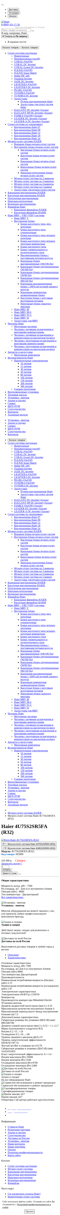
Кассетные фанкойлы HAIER (30, 212)
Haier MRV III (21, 309)
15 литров (25, 366)
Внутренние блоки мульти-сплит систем (36, 147)
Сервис (12, 425)
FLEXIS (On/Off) (23, 70)
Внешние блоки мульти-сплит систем (34, 144)
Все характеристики (12, 897)
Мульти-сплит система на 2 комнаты (34, 178)
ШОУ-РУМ (14, 428)
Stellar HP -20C (22, 76)
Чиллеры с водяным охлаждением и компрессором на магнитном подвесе (34, 336)
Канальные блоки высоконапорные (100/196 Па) (36, 262)
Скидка (20, 860)
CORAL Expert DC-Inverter (28, 67)
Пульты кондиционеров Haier (36, 101)
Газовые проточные (25, 389)
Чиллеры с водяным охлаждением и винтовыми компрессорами (33, 330)
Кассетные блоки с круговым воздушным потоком (36, 299)
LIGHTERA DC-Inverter (27, 87)
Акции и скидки (17, 423)
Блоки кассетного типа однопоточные (33, 231)
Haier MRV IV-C (23, 315)
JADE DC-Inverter (23, 81)
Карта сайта (14, 1155)
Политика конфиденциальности (25, 1152)
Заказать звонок (18, 1115)
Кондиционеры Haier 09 (27, 130)
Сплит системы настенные (22, 1166)
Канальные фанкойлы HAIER (30, 209)
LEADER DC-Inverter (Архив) (30, 118)
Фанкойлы (13, 1183)
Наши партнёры (16, 1146)
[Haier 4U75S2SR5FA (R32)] (20, 840)
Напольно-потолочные (20, 1177)
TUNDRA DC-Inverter (26, 95)
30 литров (25, 369)
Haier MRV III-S (22, 312)
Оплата (12, 16)
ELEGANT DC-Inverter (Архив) (31, 110)
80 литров (25, 375)
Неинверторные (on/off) (27, 58)
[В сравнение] (19, 874)
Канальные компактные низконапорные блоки (33, 293)
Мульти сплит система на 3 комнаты (34, 181)
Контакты (13, 434)
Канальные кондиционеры (22, 1171)
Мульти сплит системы (20, 1169)
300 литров (26, 386)
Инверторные (21, 56)
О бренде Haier (16, 1126)
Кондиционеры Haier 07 (27, 127)
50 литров (25, 372)
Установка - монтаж (18, 420)
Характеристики (17, 957)
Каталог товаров (17, 440)
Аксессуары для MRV (26, 320)
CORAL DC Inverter (25, 64)
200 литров (26, 383)
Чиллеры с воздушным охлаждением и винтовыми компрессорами (35, 342)
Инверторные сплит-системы (24, 1196)
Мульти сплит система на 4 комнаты (34, 184)
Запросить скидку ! (11, 863)
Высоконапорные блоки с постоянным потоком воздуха (36, 256)
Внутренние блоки (24, 221)
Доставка (13, 9)
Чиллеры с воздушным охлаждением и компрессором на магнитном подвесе (35, 348)
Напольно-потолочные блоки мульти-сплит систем (36, 174)
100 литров (26, 377)
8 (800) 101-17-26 (10, 24)
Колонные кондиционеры (22, 1180)
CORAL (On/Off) (23, 61)
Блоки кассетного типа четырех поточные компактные (37, 242)
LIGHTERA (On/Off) (25, 84)
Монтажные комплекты (27, 355)
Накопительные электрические (31, 360)
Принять (30, 1211)
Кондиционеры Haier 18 (27, 135)
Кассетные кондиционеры (22, 1174)
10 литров (25, 363)
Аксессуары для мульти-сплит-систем (34, 189)
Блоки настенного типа (33, 246)
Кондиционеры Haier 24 (27, 138)
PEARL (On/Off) (23, 90)
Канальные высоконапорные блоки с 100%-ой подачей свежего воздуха (39, 286)
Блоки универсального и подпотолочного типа (34, 251)
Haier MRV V (21, 218)
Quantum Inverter (23, 78)
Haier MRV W (21, 318)
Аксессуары (20, 98)
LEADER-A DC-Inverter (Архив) (31, 121)
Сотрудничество (17, 431)
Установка (14, 13)
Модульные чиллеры (25, 326)
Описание (13, 954)
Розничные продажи (19, 1129)
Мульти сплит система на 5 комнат (33, 187)
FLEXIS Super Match (25, 73)
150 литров (26, 380)
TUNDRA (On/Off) (24, 93)
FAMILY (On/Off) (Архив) (28, 115)
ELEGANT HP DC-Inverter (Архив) (33, 113)
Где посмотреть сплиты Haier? (24, 1194)
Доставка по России (19, 1138)
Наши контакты (16, 1144)
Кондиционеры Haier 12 (27, 132)
